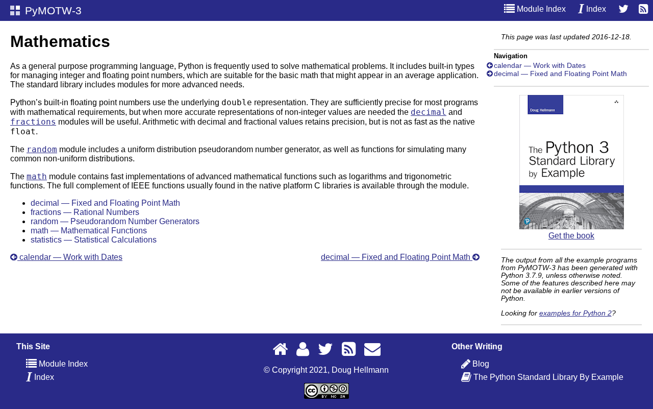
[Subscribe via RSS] (643, 9)
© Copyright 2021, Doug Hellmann (326, 370)
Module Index (540, 9)
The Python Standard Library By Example (547, 377)
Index (595, 9)
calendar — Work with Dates (69, 257)
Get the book (571, 235)
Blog (480, 363)
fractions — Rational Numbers (85, 212)
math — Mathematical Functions (89, 230)
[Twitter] (623, 9)
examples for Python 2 (575, 313)
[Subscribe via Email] (372, 349)
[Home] (280, 349)
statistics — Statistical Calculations (94, 239)
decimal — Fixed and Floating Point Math (105, 203)
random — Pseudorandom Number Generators (115, 221)
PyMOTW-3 (52, 10)
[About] (303, 349)
